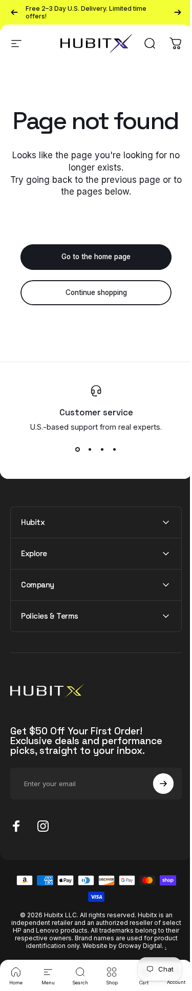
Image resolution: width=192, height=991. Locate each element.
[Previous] (14, 12)
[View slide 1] (78, 450)
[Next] (177, 12)
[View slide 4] (115, 450)
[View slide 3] (102, 450)
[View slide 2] (90, 450)
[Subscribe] (155, 808)
